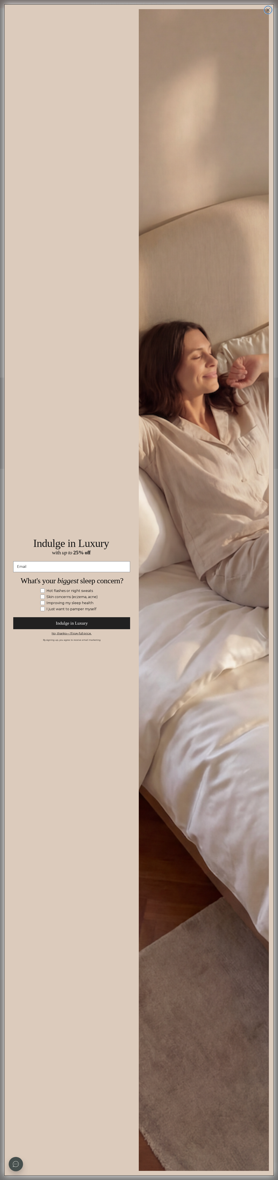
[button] (16, 1164)
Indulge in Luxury (72, 623)
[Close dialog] (268, 10)
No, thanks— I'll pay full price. (72, 633)
